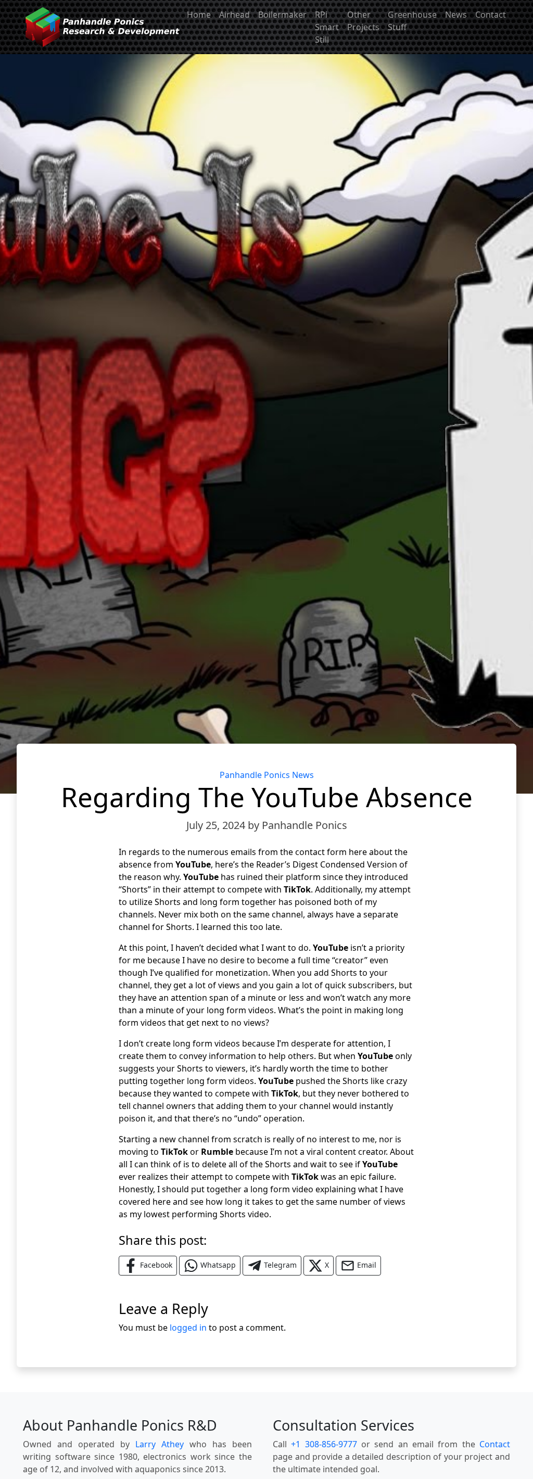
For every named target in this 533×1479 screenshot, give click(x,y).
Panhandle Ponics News (267, 775)
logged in (188, 1327)
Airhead (234, 14)
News (456, 14)
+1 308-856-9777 (324, 1444)
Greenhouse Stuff (412, 21)
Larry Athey (159, 1444)
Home (199, 14)
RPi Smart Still (327, 27)
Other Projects (363, 21)
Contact (490, 14)
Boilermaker (282, 14)
